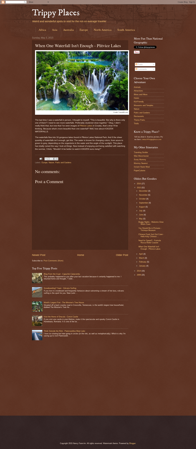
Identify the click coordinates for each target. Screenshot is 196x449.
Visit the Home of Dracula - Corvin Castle (61, 317)
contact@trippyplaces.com (151, 139)
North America (102, 30)
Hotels (136, 98)
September (144, 203)
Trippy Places (56, 12)
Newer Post (38, 255)
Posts (140, 64)
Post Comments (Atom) (53, 261)
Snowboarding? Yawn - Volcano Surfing (60, 288)
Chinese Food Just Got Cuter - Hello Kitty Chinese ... (151, 235)
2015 (139, 188)
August (142, 207)
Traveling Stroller (141, 152)
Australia (68, 30)
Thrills (136, 123)
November (143, 195)
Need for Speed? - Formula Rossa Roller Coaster (149, 241)
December (143, 191)
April (141, 254)
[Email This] (45, 158)
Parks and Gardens (63, 162)
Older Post (122, 255)
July (141, 211)
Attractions (138, 91)
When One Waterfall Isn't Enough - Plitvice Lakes (149, 248)
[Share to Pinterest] (56, 158)
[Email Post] (41, 159)
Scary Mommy (140, 159)
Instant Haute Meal (142, 167)
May (141, 219)
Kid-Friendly (139, 102)
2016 (139, 184)
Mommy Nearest (141, 163)
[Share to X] (51, 158)
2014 (139, 271)
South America (126, 30)
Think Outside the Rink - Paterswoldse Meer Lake (64, 331)
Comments (142, 69)
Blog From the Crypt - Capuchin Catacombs (62, 274)
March (142, 258)
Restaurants (139, 116)
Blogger (132, 443)
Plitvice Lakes (86, 126)
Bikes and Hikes (141, 94)
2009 (139, 275)
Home (80, 255)
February (143, 262)
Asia (54, 30)
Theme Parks (139, 120)
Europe (84, 30)
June (141, 215)
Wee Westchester (141, 156)
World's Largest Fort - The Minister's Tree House (64, 302)
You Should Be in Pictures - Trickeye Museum (149, 229)
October (142, 199)
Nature (51, 162)
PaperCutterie (139, 170)
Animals (137, 87)
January (142, 266)
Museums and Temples (143, 105)
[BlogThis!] (48, 158)
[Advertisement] (145, 363)
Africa (42, 30)
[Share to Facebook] (54, 158)
